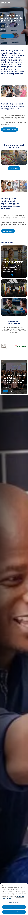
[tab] (7, 91)
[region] (14, 899)
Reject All (14, 907)
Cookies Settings (14, 902)
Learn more (7, 274)
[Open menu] (25, 2)
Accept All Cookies (14, 911)
